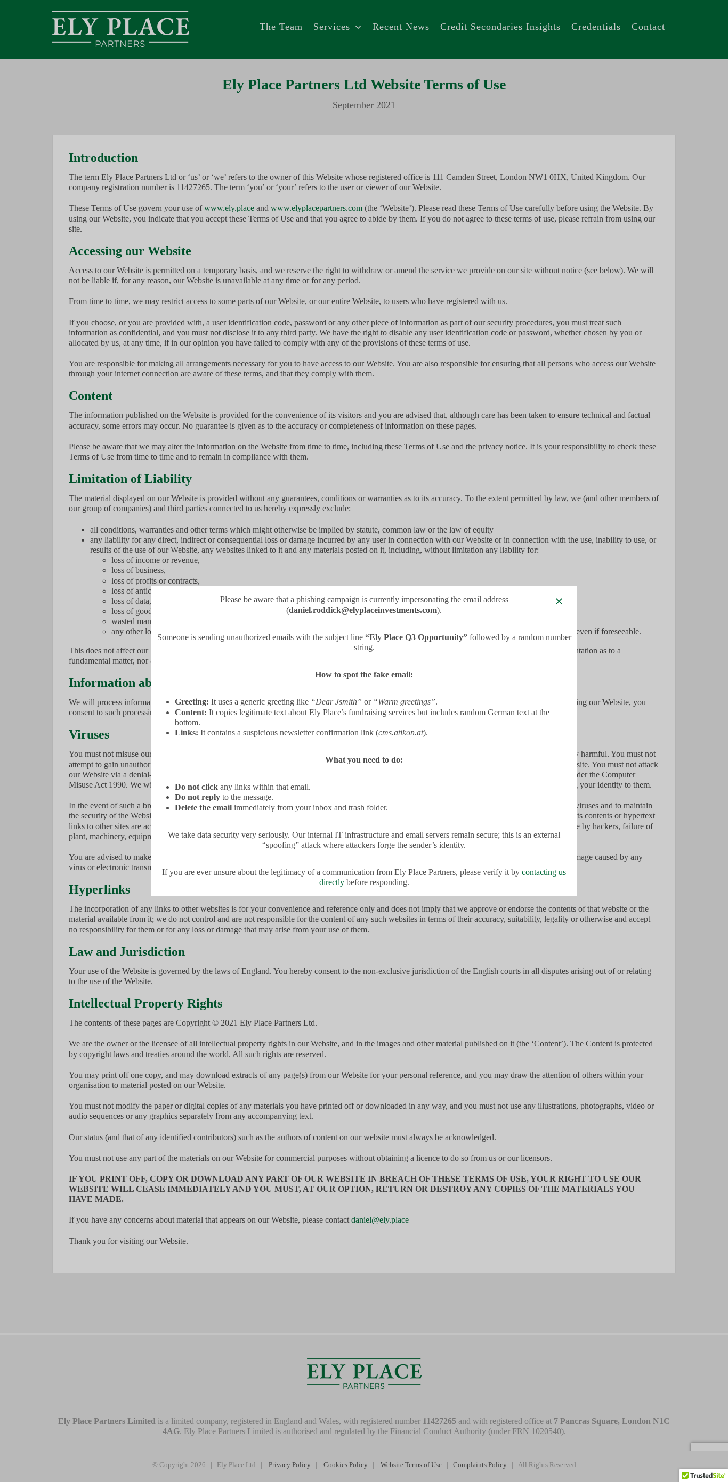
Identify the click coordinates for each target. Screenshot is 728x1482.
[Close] (559, 601)
